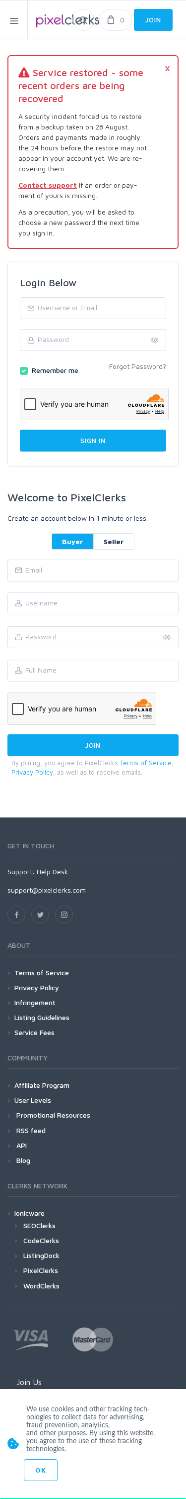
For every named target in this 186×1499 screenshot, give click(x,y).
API (20, 1145)
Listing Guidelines (41, 1017)
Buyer (72, 541)
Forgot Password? (137, 366)
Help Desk (52, 871)
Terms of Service (146, 763)
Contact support (47, 185)
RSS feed (30, 1130)
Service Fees (34, 1032)
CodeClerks (41, 1240)
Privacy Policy (32, 772)
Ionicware (29, 1213)
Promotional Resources (52, 1115)
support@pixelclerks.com (46, 890)
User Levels (32, 1100)
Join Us (29, 1382)
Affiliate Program (41, 1085)
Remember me (55, 370)
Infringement (35, 1002)
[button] (167, 637)
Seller (114, 541)
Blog (22, 1160)
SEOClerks (39, 1225)
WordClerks (41, 1285)
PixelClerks (40, 1270)
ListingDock (41, 1255)
